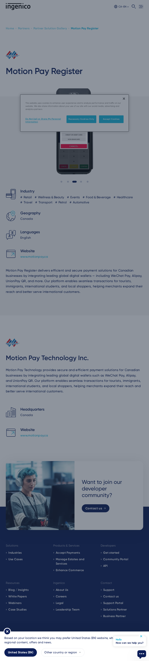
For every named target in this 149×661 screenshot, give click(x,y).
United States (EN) (20, 652)
